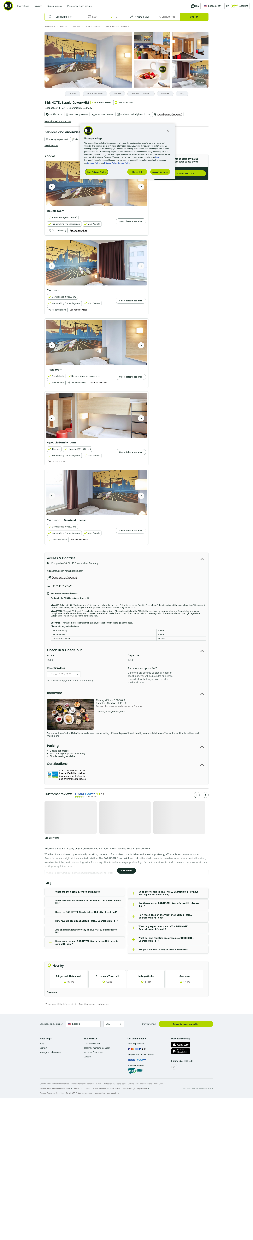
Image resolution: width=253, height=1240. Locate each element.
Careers (87, 1057)
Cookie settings (128, 1088)
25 (202, 82)
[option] (96, 183)
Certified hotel (55, 114)
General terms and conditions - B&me (55, 1088)
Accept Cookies (160, 171)
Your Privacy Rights (96, 172)
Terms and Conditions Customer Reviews (89, 1088)
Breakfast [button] (54, 693)
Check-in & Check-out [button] (64, 650)
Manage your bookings (50, 1052)
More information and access (58, 121)
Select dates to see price (181, 173)
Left (52, 187)
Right (141, 187)
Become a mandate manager (97, 1048)
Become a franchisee (93, 1052)
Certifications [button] (57, 764)
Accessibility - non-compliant (107, 1093)
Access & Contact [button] (61, 558)
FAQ (42, 1043)
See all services (51, 145)
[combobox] (68, 16)
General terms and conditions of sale (86, 1084)
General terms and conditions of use (54, 1084)
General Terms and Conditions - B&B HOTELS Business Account (66, 1093)
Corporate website (92, 1043)
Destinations (23, 6)
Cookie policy (114, 1088)
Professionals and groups (79, 6)
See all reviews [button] (52, 838)
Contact (43, 1048)
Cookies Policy (94, 162)
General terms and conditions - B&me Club (145, 1084)
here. (157, 157)
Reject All (137, 171)
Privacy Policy (110, 162)
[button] (142, 16)
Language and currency (51, 1024)
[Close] (167, 131)
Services (38, 6)
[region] (127, 151)
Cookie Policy (124, 162)
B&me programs (54, 6)
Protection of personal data (115, 1084)
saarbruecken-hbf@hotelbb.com (135, 114)
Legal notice (142, 1088)
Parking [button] (53, 746)
